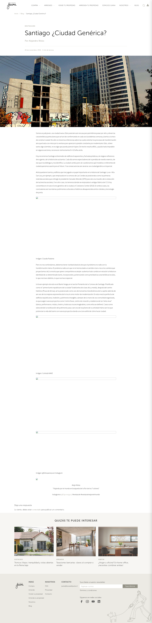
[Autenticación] (148, 5)
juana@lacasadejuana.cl (69, 586)
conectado (36, 510)
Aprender (60, 559)
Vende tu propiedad (66, 5)
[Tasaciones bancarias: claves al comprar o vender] (76, 541)
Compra (31, 586)
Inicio (16, 14)
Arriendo (32, 590)
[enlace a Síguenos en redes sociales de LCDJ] (81, 601)
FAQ (46, 586)
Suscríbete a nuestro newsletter (92, 582)
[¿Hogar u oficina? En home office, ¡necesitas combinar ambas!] (118, 541)
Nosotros (32, 602)
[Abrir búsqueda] (144, 5)
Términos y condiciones (88, 590)
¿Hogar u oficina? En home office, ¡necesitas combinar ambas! (113, 564)
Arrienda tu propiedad (88, 5)
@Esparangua (66, 494)
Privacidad (48, 590)
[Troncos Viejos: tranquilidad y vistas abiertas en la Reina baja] (34, 541)
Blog (137, 5)
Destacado (30, 26)
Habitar (101, 559)
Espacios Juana (108, 5)
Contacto (48, 594)
